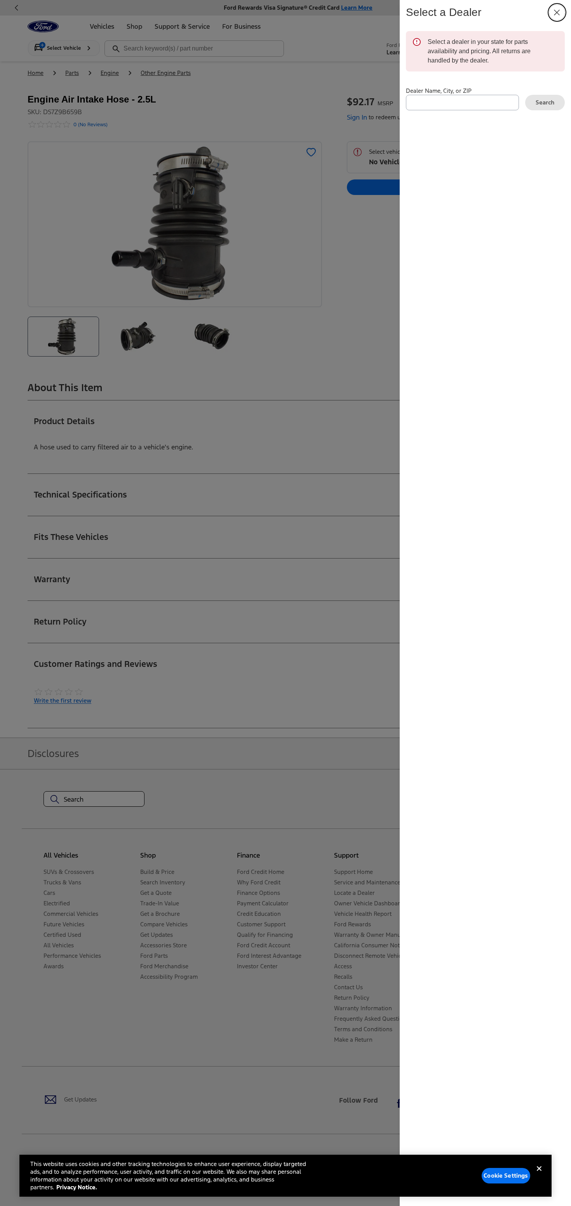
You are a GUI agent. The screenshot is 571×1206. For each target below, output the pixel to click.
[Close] (539, 1174)
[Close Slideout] (557, 12)
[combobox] (462, 102)
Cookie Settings (506, 1175)
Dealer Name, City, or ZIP (439, 90)
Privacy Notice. (76, 1187)
